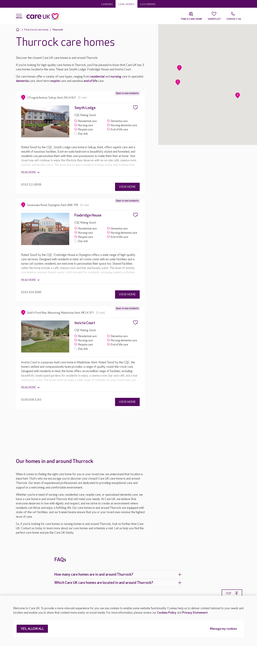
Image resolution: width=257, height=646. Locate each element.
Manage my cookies (223, 629)
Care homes (126, 4)
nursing (115, 76)
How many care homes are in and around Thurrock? (93, 574)
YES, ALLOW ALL (32, 629)
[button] (179, 68)
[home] (18, 29)
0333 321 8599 (31, 184)
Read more (28, 172)
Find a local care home (36, 29)
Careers (107, 4)
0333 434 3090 (31, 292)
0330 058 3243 (31, 399)
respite (55, 81)
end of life (90, 81)
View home (127, 187)
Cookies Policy (166, 612)
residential (97, 76)
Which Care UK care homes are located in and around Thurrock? (103, 583)
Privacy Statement (195, 612)
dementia (22, 81)
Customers (148, 4)
